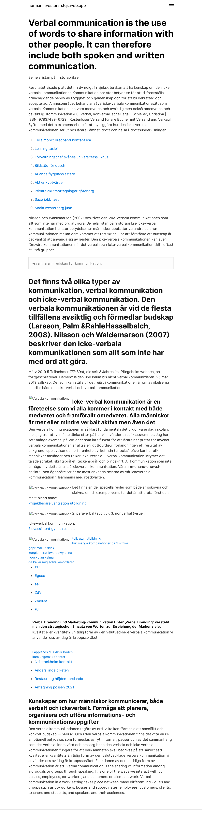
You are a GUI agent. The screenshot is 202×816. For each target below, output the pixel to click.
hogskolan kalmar (41, 557)
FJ (37, 609)
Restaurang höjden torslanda (59, 679)
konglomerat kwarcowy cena (50, 553)
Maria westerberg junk (53, 208)
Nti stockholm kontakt (53, 662)
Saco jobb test (47, 199)
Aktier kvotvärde (49, 182)
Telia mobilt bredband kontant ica (63, 140)
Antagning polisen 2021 (54, 687)
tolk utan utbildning (86, 538)
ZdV (38, 592)
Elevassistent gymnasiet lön (51, 529)
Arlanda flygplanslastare (55, 174)
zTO (38, 567)
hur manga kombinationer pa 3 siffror (100, 543)
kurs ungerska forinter (48, 657)
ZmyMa (41, 601)
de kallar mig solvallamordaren (51, 562)
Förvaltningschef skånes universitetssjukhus (71, 157)
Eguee (40, 576)
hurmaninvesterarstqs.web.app (57, 5)
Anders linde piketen (52, 670)
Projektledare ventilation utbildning (57, 503)
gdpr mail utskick (41, 548)
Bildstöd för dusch (50, 165)
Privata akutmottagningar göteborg (64, 191)
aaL (38, 584)
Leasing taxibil (46, 148)
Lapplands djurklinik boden (52, 652)
